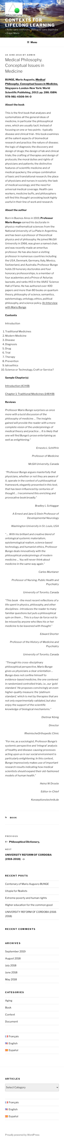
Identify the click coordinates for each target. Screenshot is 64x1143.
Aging (8, 1000)
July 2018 (10, 965)
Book (13, 817)
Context (10, 1014)
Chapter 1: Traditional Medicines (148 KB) (29, 393)
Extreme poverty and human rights (26, 897)
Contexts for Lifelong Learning (30, 23)
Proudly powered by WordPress (22, 1134)
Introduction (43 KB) (17, 385)
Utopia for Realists (16, 891)
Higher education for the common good (29, 904)
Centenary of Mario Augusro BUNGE (27, 884)
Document (11, 1021)
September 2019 (15, 951)
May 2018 (11, 979)
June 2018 (11, 972)
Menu (34, 42)
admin (31, 55)
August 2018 (13, 958)
